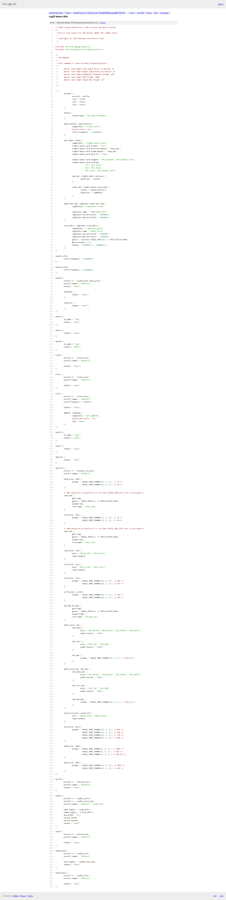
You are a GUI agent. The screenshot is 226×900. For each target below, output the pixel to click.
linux (68, 12)
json (221, 896)
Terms (30, 896)
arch (132, 12)
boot (149, 12)
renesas (164, 12)
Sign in (220, 4)
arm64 (140, 12)
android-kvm (56, 12)
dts (156, 12)
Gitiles (15, 896)
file (102, 23)
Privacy (23, 896)
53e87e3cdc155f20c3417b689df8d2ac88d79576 (99, 12)
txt (215, 896)
